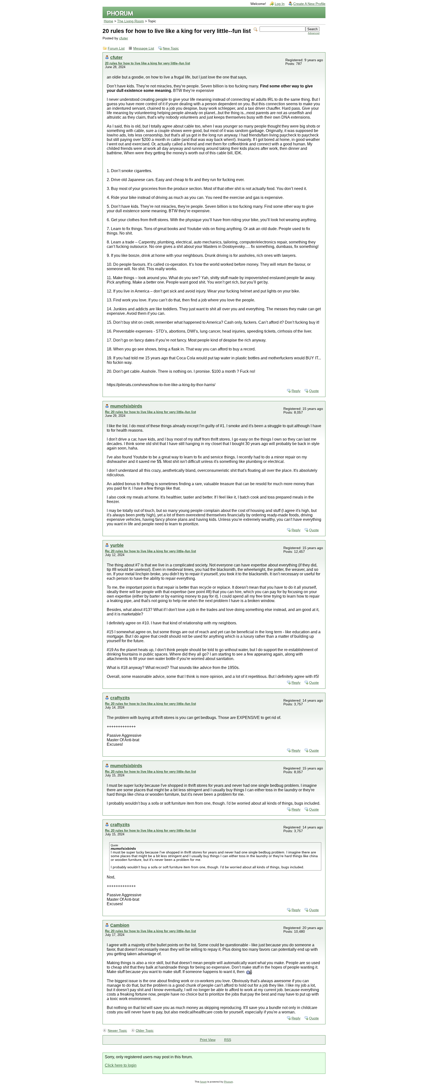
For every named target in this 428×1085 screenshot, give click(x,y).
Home (108, 21)
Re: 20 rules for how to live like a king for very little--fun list (150, 412)
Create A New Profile (309, 4)
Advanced (314, 33)
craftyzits (120, 697)
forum (203, 1081)
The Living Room (130, 21)
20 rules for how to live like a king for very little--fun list (147, 63)
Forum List (116, 48)
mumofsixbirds (126, 406)
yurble (117, 545)
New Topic (171, 48)
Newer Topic (117, 1030)
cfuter (123, 38)
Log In (280, 4)
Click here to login (120, 1065)
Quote (314, 391)
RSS (227, 1040)
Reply (296, 391)
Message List (143, 48)
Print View (207, 1040)
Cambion (119, 925)
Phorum (228, 1081)
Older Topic (145, 1030)
